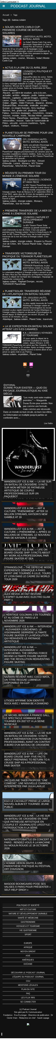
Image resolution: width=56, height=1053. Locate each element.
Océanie (28, 964)
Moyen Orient (28, 951)
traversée (47, 319)
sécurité (13, 123)
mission (6, 115)
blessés (6, 98)
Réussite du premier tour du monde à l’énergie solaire (24, 174)
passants (47, 115)
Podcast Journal (28, 6)
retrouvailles (8, 120)
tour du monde (23, 203)
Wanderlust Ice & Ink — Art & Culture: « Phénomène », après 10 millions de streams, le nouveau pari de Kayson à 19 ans (27, 533)
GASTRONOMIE (28, 922)
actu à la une (39, 92)
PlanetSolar (22, 118)
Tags (15, 15)
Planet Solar (34, 166)
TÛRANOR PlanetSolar (14, 284)
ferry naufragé (38, 108)
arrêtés (16, 95)
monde (15, 115)
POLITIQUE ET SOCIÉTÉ (28, 905)
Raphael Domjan (26, 281)
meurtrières (38, 113)
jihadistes (32, 110)
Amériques (28, 960)
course (21, 58)
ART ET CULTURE (28, 909)
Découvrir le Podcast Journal (28, 973)
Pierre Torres (9, 118)
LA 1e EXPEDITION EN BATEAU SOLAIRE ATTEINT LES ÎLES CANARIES (27, 328)
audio (34, 95)
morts (23, 115)
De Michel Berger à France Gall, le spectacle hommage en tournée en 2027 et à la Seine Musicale (27, 720)
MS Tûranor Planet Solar (30, 243)
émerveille (23, 105)
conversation (33, 100)
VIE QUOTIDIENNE (28, 930)
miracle (49, 113)
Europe (6, 108)
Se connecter (28, 1002)
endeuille (34, 105)
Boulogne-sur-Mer (27, 161)
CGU (28, 981)
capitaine (16, 98)
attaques (25, 95)
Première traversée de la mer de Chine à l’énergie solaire (27, 212)
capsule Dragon (30, 98)
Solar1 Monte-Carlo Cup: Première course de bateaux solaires (22, 30)
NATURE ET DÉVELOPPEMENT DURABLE (28, 914)
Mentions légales (28, 985)
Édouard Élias (9, 105)
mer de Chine (9, 243)
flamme (6, 110)
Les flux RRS (28, 998)
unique (6, 125)
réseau (44, 118)
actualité (7, 95)
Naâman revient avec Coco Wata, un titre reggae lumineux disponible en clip (27, 679)
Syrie (42, 123)
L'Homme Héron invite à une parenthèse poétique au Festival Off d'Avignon (27, 866)
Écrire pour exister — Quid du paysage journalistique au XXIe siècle (25, 390)
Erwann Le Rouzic (43, 241)
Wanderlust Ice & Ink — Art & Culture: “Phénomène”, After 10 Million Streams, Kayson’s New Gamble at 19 (26, 513)
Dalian (6, 103)
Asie (28, 956)
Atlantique (7, 319)
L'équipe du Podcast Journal (28, 977)
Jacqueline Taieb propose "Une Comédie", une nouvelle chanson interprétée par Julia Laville (27, 783)
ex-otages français (20, 108)
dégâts (14, 103)
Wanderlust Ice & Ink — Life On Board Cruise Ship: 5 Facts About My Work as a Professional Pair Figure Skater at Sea (27, 554)
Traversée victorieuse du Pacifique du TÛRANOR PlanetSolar (27, 255)
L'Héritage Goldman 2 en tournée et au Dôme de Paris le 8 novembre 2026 (27, 617)
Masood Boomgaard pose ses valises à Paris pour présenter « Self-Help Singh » (27, 886)
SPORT (28, 934)
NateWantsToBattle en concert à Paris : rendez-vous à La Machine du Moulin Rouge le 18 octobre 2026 (28, 844)
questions (34, 118)
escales (44, 105)
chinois (21, 100)
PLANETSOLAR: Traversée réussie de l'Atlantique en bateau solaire (26, 292)
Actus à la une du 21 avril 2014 (26, 67)
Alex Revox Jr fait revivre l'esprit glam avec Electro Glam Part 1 (27, 597)
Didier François (26, 103)
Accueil (6, 15)
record (39, 281)
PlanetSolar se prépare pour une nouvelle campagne (27, 134)
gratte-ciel (21, 110)
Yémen (24, 125)
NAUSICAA (21, 166)
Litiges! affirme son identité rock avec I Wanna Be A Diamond (26, 702)
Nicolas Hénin (35, 115)
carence (44, 98)
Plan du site (28, 989)
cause (6, 100)
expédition (23, 354)
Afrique (28, 947)
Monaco (30, 58)
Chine (13, 100)
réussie (19, 120)
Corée (44, 100)
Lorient (16, 163)
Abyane (6, 92)
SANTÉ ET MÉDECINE (28, 918)
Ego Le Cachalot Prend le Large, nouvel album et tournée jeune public (27, 804)
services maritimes (28, 123)
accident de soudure (22, 92)
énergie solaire (25, 201)
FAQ (28, 993)
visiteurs (15, 125)
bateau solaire (9, 58)
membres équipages (21, 113)
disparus (40, 103)
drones (49, 103)
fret (13, 110)
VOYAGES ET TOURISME (28, 926)
